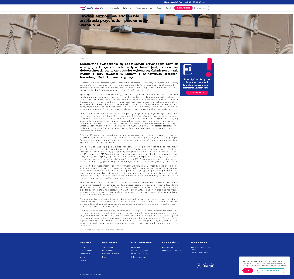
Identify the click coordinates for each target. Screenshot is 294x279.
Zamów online (183, 8)
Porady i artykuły (168, 247)
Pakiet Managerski (138, 257)
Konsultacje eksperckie (111, 254)
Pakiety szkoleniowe (143, 8)
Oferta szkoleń (86, 251)
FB (199, 266)
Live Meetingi (107, 251)
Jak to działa (114, 8)
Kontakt (169, 8)
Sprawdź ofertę (197, 93)
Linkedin (205, 266)
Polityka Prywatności (199, 253)
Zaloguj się (201, 8)
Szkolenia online (108, 247)
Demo (82, 257)
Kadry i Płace (136, 247)
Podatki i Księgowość (139, 251)
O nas (158, 8)
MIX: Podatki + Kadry (139, 254)
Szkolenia (127, 8)
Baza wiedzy (107, 257)
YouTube (211, 266)
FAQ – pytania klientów (171, 251)
